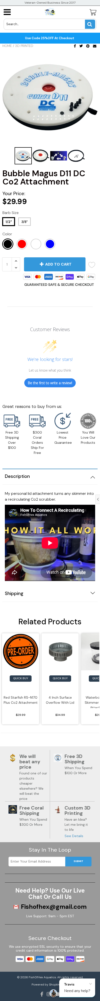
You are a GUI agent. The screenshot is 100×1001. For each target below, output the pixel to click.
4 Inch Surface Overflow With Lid (60, 700)
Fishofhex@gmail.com (54, 906)
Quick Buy (20, 678)
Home (7, 46)
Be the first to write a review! (50, 383)
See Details (74, 836)
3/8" (24, 222)
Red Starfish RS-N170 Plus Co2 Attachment (21, 700)
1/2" (9, 222)
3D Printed (24, 46)
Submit (78, 861)
